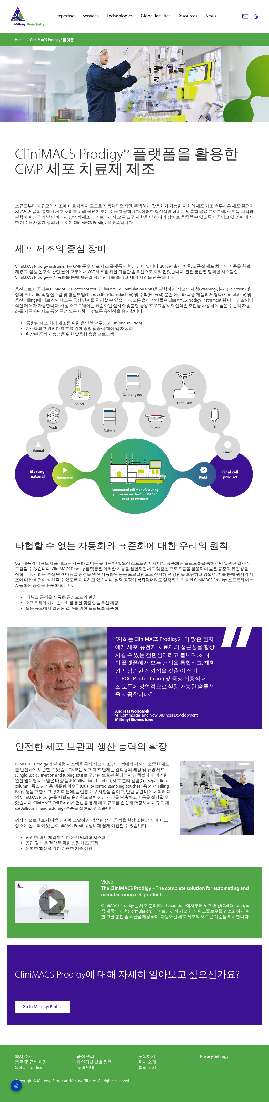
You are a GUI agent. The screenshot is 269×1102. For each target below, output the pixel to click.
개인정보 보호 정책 (94, 1061)
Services (90, 16)
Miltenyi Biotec (50, 1080)
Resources (187, 16)
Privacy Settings (214, 1056)
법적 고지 (147, 1067)
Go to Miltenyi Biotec (42, 1006)
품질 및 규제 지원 (31, 1061)
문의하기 (146, 1056)
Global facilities (155, 16)
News (210, 16)
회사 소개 (24, 1056)
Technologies (120, 16)
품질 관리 (85, 1056)
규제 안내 (85, 1067)
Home (19, 40)
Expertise (65, 16)
